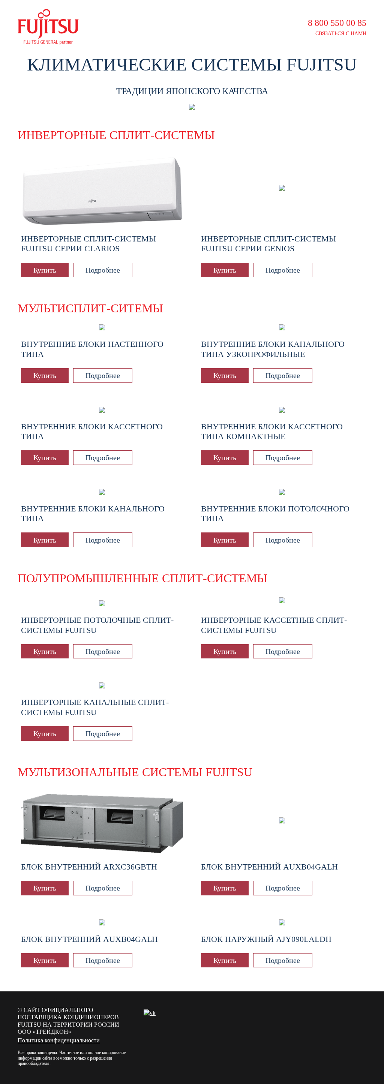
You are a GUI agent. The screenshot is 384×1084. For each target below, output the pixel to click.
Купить (44, 270)
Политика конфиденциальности (59, 1040)
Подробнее (103, 270)
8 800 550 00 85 (337, 23)
